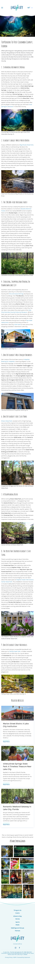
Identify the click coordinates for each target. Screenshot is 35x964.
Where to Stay (17, 916)
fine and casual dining (16, 294)
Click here (17, 324)
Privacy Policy (8, 957)
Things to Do (17, 910)
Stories (17, 919)
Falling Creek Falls (14, 651)
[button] (2, 8)
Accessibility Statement (23, 957)
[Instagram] (15, 947)
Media (17, 925)
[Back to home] (17, 8)
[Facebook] (19, 947)
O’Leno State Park (6, 421)
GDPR (14, 957)
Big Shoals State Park (26, 145)
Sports (18, 922)
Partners (17, 930)
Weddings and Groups (17, 928)
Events (17, 913)
